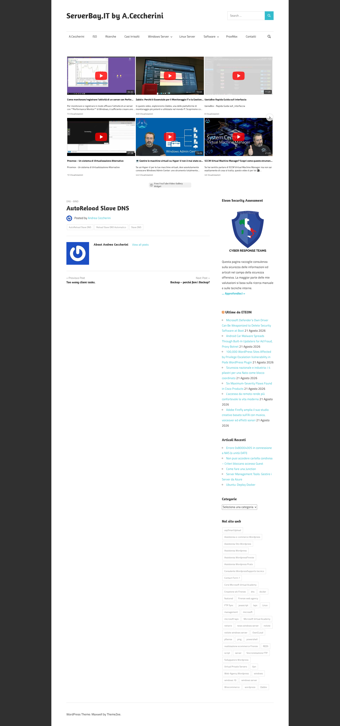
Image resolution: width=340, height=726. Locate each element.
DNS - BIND (72, 201)
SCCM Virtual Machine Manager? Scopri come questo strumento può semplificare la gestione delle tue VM (239, 160)
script (227, 653)
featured (228, 598)
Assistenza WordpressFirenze (239, 557)
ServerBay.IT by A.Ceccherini (114, 15)
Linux (265, 605)
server (238, 653)
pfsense (228, 639)
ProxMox (231, 36)
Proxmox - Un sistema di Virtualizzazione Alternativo (95, 160)
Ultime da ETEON (238, 312)
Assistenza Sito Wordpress (237, 544)
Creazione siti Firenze (235, 591)
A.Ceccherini (76, 36)
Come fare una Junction (241, 469)
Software (210, 36)
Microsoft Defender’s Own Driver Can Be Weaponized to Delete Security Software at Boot (246, 325)
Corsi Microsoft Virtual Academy (240, 584)
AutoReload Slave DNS (80, 227)
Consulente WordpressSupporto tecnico (244, 571)
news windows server (248, 625)
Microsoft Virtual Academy (257, 619)
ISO (95, 36)
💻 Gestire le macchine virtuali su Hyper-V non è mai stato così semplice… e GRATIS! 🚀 (170, 160)
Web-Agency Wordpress (236, 673)
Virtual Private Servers (235, 666)
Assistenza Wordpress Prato (238, 564)
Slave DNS (136, 227)
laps (255, 605)
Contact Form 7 (232, 578)
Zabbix (263, 687)
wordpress (250, 687)
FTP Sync (228, 605)
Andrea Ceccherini (99, 218)
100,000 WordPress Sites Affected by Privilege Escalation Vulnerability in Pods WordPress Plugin (246, 357)
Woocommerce (232, 687)
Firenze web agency (248, 598)
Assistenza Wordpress (235, 550)
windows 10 (230, 680)
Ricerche (110, 36)
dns (252, 591)
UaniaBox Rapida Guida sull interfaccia (225, 99)
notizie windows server (235, 632)
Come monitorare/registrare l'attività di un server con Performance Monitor (101, 99)
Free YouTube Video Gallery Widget (168, 185)
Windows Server (158, 36)
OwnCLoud (258, 632)
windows (258, 673)
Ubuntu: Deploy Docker (240, 484)
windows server (249, 680)
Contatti (251, 36)
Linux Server (187, 36)
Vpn (254, 666)
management (231, 612)
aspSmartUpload (232, 530)
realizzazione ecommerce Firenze (241, 646)
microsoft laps (231, 619)
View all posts (140, 244)
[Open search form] (269, 36)
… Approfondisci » (233, 293)
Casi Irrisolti (132, 36)
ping (239, 639)
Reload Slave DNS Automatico (111, 227)
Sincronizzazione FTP (257, 653)
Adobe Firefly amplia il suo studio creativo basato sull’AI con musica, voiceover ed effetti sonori (245, 415)
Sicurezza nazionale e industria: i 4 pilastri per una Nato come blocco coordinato (246, 373)
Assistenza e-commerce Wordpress (242, 537)
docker (262, 591)
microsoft (248, 612)
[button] (70, 117)
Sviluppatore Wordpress (236, 660)
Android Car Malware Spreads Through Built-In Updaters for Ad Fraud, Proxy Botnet (247, 341)
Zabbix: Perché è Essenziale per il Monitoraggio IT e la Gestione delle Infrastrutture (170, 99)
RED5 (265, 646)
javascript (243, 605)
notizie (267, 625)
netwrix (228, 625)
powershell (251, 639)
